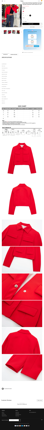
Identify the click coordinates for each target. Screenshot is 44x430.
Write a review (40, 400)
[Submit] (19, 420)
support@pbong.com (33, 412)
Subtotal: (23, 21)
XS (23, 15)
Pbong (21, 1)
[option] (12, 15)
